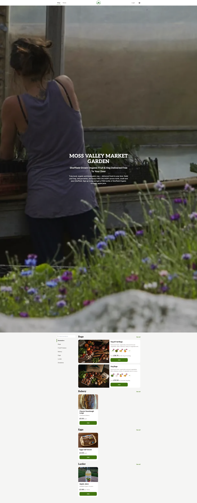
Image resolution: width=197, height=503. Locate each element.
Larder (60, 359)
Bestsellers (61, 340)
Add (119, 360)
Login (133, 3)
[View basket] (139, 2)
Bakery (60, 351)
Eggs (59, 355)
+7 (129, 351)
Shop (58, 3)
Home (64, 3)
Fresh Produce (62, 348)
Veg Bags (114, 366)
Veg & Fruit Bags (117, 342)
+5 (129, 375)
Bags (59, 344)
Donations (61, 362)
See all (138, 337)
